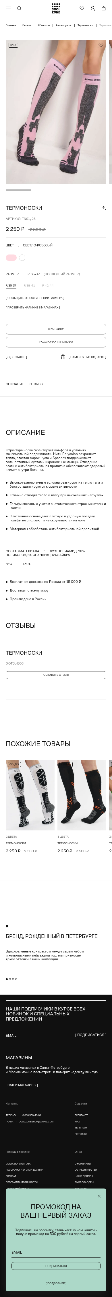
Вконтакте (81, 1115)
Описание (15, 384)
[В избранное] (50, 764)
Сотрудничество (86, 1170)
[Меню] (8, 8)
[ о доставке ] (16, 357)
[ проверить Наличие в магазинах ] (33, 307)
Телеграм (81, 1127)
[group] (56, 112)
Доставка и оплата (18, 1164)
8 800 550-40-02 (31, 1115)
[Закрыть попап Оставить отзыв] (99, 1196)
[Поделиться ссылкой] (103, 208)
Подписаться (56, 1266)
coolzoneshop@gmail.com (36, 1121)
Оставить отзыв (56, 674)
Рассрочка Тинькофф (56, 341)
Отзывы (36, 384)
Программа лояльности (22, 1182)
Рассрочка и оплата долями (24, 1170)
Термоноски (16, 843)
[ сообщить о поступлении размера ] (35, 298)
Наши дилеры (84, 1176)
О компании (83, 1164)
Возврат (11, 1176)
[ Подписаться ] (90, 1035)
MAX (77, 1121)
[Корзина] (103, 8)
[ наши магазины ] (22, 1085)
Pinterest (81, 1134)
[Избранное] (81, 8)
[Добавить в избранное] (100, 45)
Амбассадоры (84, 1182)
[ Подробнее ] (56, 1283)
